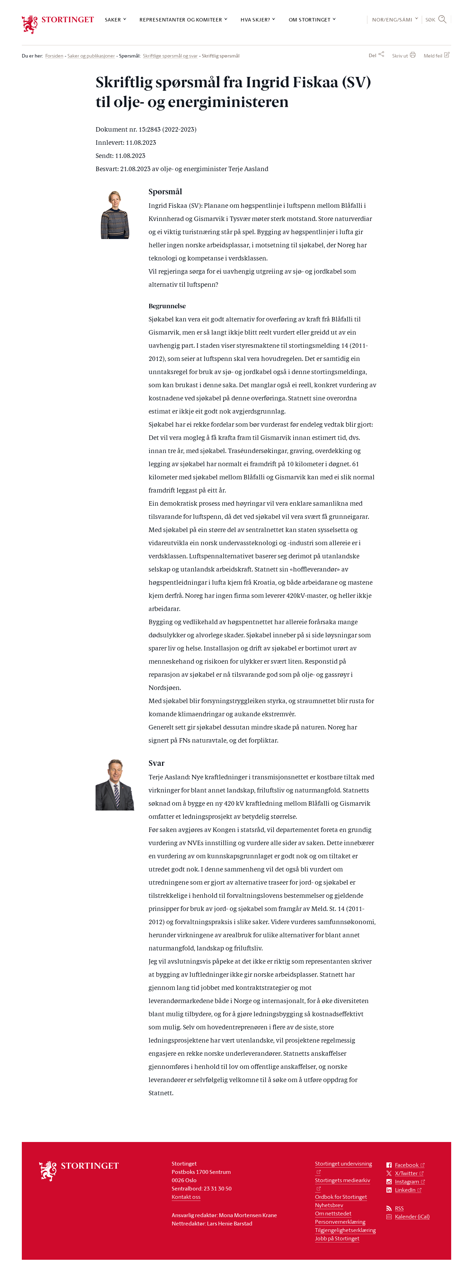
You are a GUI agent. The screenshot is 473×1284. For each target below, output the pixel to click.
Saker (113, 19)
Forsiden (54, 56)
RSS (399, 1208)
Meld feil (433, 55)
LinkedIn (405, 1190)
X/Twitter (406, 1173)
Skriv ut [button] (400, 55)
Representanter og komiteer (181, 19)
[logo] (58, 24)
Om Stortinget (310, 19)
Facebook (407, 1165)
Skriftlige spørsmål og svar (170, 56)
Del (372, 55)
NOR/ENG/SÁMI (392, 20)
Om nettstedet (333, 1213)
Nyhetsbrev (329, 1205)
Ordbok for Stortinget (341, 1197)
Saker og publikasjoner (91, 56)
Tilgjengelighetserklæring (345, 1230)
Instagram (407, 1182)
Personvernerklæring (340, 1221)
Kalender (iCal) (412, 1217)
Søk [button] (431, 19)
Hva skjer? (255, 19)
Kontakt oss (186, 1197)
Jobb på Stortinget (337, 1238)
